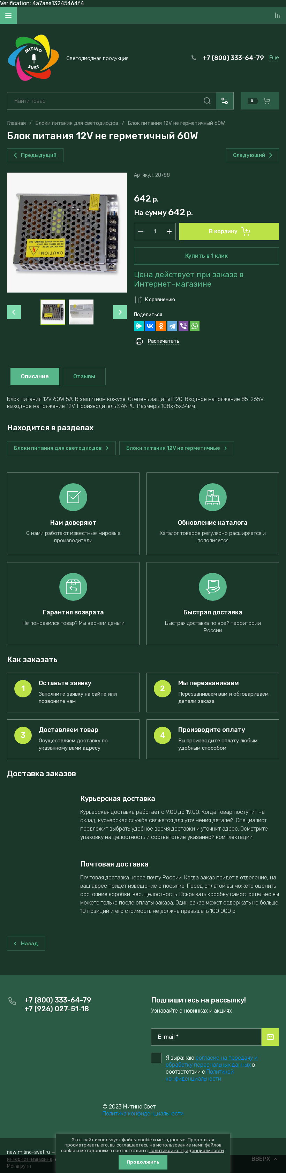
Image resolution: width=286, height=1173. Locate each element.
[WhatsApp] (195, 326)
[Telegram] (172, 326)
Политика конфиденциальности (143, 1113)
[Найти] (207, 100)
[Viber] (183, 326)
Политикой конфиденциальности (200, 1075)
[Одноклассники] (161, 326)
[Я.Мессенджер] (139, 326)
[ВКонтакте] (150, 326)
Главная (16, 123)
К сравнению (160, 300)
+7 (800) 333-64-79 (233, 58)
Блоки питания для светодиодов (76, 123)
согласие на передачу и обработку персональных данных (211, 1061)
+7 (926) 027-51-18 (56, 1009)
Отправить (270, 1037)
